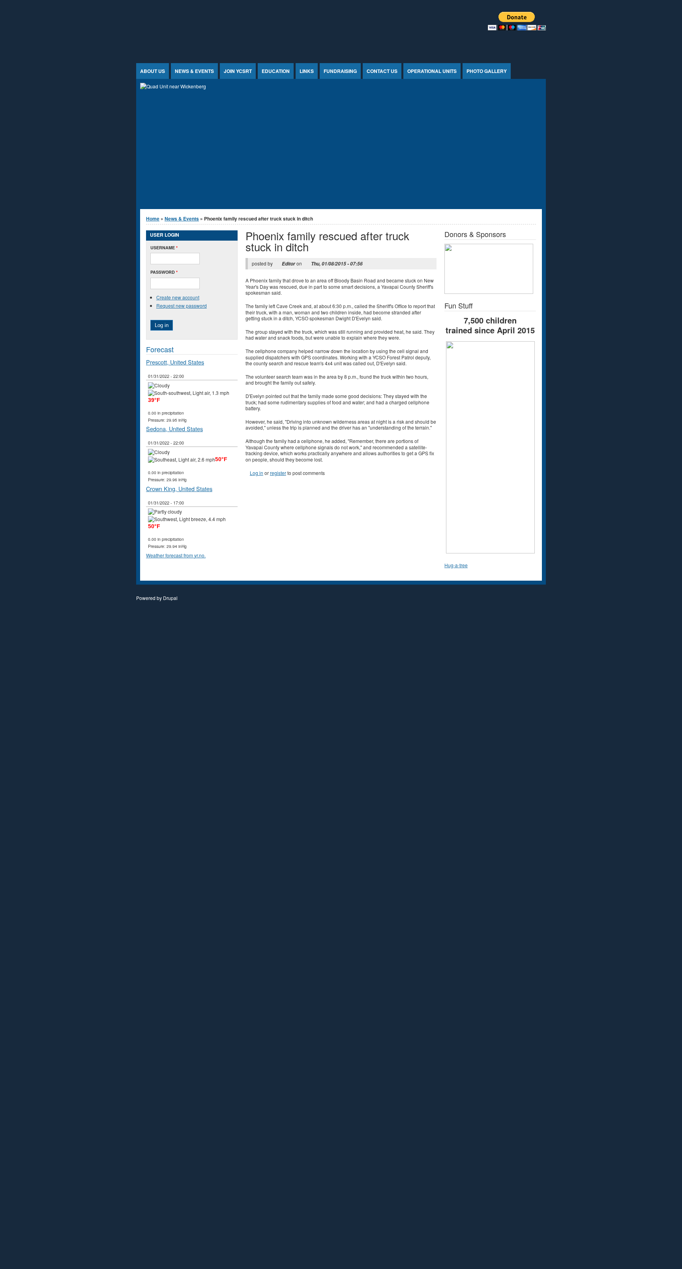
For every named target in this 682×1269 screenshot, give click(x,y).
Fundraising (340, 71)
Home (152, 218)
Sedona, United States (174, 428)
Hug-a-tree (456, 565)
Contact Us (382, 71)
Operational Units (432, 71)
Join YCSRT (238, 71)
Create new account (177, 297)
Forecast (160, 349)
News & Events (194, 71)
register (278, 472)
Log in (256, 472)
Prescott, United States (175, 362)
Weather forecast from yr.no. (176, 555)
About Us (152, 71)
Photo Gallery (487, 71)
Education (276, 71)
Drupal (170, 597)
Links (307, 71)
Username (164, 247)
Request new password (181, 305)
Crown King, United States (179, 488)
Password (164, 272)
